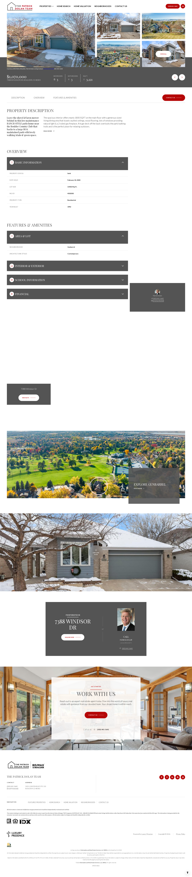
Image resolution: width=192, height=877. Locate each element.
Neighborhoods (102, 6)
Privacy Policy (180, 834)
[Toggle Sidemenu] (183, 6)
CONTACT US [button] (103, 802)
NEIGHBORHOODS (88, 802)
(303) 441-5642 (172, 6)
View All (163, 54)
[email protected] (48, 69)
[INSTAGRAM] (167, 777)
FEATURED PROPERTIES (36, 802)
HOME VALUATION (70, 802)
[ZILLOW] (183, 777)
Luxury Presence (147, 834)
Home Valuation (82, 6)
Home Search (63, 6)
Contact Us (121, 6)
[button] (173, 97)
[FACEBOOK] (161, 777)
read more (138, 488)
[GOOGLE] (177, 777)
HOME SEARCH (54, 802)
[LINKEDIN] (172, 777)
